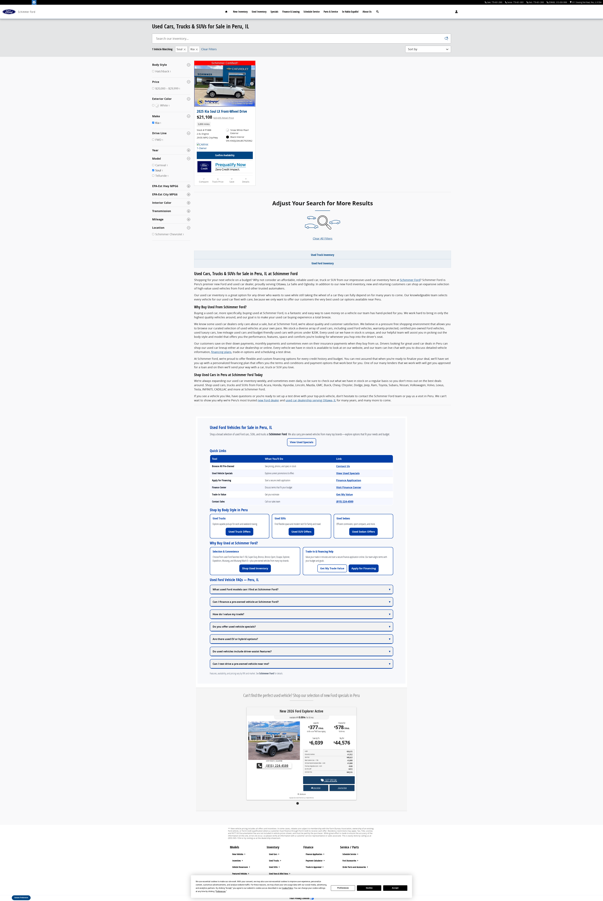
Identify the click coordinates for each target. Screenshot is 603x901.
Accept (395, 888)
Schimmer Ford (410, 280)
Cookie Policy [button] (287, 888)
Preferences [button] (221, 891)
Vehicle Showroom (240, 867)
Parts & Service (331, 11)
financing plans (221, 352)
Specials (274, 11)
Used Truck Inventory (322, 255)
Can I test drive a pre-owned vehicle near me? (241, 664)
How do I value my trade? (228, 614)
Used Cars (273, 854)
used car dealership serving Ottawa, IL (311, 400)
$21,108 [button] (215, 117)
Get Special (330, 768)
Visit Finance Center (348, 487)
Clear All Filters (322, 238)
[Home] (9, 12)
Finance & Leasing (290, 11)
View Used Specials (301, 442)
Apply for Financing (363, 568)
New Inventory (240, 11)
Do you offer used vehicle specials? (234, 626)
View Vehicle (316, 776)
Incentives (236, 860)
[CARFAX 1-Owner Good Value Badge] (203, 146)
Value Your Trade (342, 776)
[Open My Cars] (455, 11)
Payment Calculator (314, 860)
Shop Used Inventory (255, 568)
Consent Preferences (21, 897)
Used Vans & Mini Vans (279, 873)
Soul (179, 49)
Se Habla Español (350, 11)
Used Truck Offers (239, 531)
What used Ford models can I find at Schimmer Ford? (245, 589)
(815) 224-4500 (344, 501)
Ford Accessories (349, 860)
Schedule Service (312, 11)
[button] (225, 124)
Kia (192, 49)
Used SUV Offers (301, 531)
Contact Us (343, 466)
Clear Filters (209, 49)
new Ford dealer (268, 400)
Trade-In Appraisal (314, 867)
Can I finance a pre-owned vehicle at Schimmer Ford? (246, 602)
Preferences (343, 888)
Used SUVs (273, 867)
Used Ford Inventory (323, 263)
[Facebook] (34, 2)
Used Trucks (274, 860)
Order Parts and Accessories (354, 867)
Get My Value (344, 494)
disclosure (302, 782)
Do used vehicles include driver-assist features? (242, 651)
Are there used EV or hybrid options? (235, 639)
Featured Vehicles (239, 873)
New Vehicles (238, 854)
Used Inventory (259, 11)
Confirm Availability (224, 155)
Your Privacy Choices (299, 898)
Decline (369, 888)
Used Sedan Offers (363, 531)
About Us (367, 11)
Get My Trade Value (332, 568)
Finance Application (348, 480)
